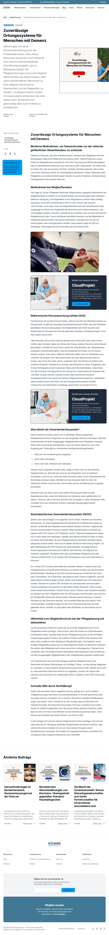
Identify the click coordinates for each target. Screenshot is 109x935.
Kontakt (103, 2)
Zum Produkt (79, 304)
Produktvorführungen (52, 8)
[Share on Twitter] (10, 154)
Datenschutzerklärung (90, 864)
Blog (64, 8)
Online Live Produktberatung (40, 859)
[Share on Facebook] (5, 154)
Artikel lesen (27, 824)
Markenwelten (20, 8)
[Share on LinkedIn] (15, 154)
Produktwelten (35, 8)
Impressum (86, 859)
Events (71, 8)
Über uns (101, 8)
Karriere (59, 864)
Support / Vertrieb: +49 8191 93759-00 (17, 2)
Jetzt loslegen (60, 914)
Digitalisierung (15, 17)
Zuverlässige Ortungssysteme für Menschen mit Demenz (45, 17)
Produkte (6, 864)
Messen (80, 8)
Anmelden (68, 890)
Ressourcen (90, 8)
